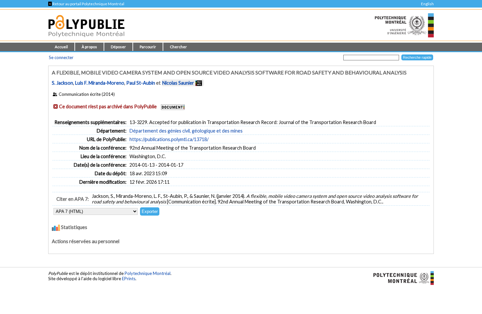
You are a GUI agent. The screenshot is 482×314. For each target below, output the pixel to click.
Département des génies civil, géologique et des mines (186, 131)
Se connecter (61, 57)
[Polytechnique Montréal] (401, 277)
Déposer (118, 47)
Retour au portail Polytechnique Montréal (86, 4)
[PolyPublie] (86, 39)
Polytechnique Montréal (148, 273)
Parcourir (148, 47)
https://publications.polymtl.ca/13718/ (169, 139)
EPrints (128, 278)
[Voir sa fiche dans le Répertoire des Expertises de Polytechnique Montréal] (198, 83)
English (427, 4)
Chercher (178, 47)
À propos (89, 47)
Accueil (61, 47)
